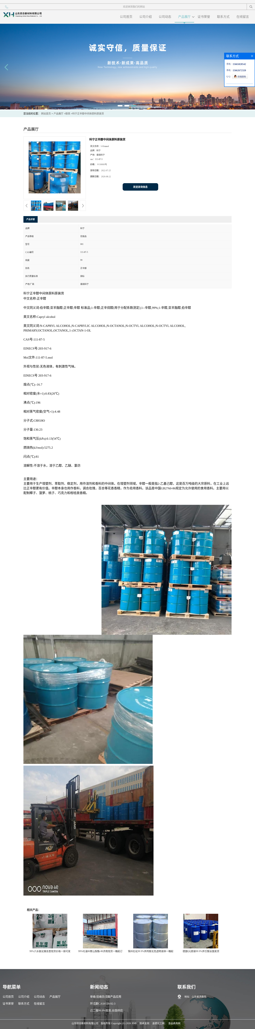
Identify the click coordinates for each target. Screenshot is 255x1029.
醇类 (67, 113)
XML (134, 1023)
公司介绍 (145, 17)
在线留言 (242, 17)
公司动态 (165, 17)
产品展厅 (184, 17)
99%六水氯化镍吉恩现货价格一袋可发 (49, 951)
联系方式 (223, 17)
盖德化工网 (158, 1023)
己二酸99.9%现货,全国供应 (106, 1010)
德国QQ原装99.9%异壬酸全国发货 (201, 951)
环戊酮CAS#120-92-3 (102, 1003)
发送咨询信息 (140, 187)
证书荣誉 (204, 17)
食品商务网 (174, 1023)
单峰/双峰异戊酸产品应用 (105, 996)
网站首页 (46, 113)
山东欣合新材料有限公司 (85, 1023)
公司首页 (126, 17)
